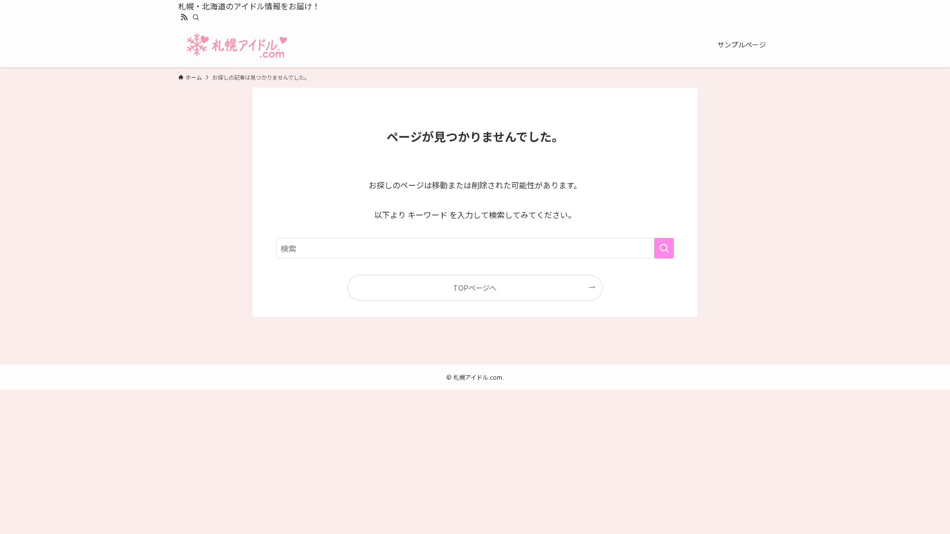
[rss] (184, 17)
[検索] (195, 17)
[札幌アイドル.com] (236, 44)
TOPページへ (474, 287)
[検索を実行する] (664, 248)
